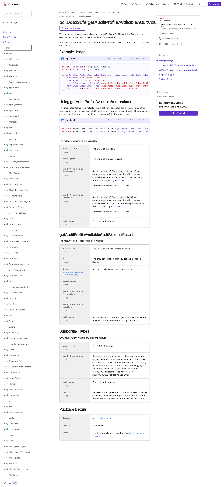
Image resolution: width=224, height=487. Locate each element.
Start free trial (178, 113)
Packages (72, 12)
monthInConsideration (73, 356)
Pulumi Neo (154, 4)
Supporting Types (167, 74)
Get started (214, 4)
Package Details (166, 79)
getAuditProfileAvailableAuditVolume (75, 16)
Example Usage (166, 60)
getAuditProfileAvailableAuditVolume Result (178, 70)
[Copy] (148, 67)
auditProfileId (69, 149)
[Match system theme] (14, 483)
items (65, 269)
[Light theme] (5, 483)
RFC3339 (119, 180)
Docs (126, 4)
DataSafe (116, 12)
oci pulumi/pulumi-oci (102, 418)
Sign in (202, 4)
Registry (138, 4)
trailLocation (68, 221)
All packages (12, 22)
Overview (7, 32)
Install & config (9, 37)
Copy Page (163, 92)
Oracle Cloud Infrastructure (90, 12)
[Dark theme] (10, 483)
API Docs (7, 42)
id (63, 258)
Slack (167, 4)
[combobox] (17, 13)
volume (66, 392)
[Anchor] (87, 51)
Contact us (190, 4)
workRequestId (69, 159)
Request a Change (166, 97)
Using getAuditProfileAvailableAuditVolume (177, 65)
